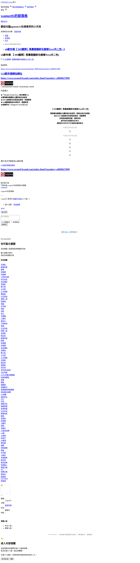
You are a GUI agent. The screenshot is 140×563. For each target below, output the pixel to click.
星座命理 (17, 31)
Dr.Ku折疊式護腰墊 (8, 375)
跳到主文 (4, 21)
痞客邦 (15, 199)
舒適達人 (4, 465)
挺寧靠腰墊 (5, 377)
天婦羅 (3, 316)
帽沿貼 (3, 336)
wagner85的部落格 (14, 16)
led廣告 (3, 435)
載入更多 (4, 212)
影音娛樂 (17, 204)
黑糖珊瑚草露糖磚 (7, 390)
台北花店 (4, 411)
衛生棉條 (4, 462)
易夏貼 (3, 284)
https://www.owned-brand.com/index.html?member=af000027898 (35, 78)
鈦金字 (3, 438)
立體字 (3, 423)
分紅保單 (4, 372)
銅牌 (2, 426)
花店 (2, 401)
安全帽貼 (4, 282)
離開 (11, 559)
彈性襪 (3, 443)
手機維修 (4, 458)
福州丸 (3, 321)
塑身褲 (3, 477)
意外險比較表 (6, 370)
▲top (3, 208)
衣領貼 (3, 265)
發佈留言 (4, 224)
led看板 (3, 440)
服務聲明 (89, 534)
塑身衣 (3, 474)
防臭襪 (3, 274)
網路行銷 (4, 467)
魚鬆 (2, 309)
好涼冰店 (4, 279)
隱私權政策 (81, 534)
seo (2, 469)
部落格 (7, 38)
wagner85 (4, 187)
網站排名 (4, 397)
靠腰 (2, 380)
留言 (20, 199)
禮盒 (2, 304)
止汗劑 (3, 289)
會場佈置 (4, 409)
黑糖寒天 (4, 387)
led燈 (2, 433)
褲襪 (2, 445)
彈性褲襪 (4, 448)
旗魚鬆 (3, 301)
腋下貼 (3, 287)
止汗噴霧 (4, 291)
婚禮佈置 (4, 406)
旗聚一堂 (4, 299)
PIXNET (54, 534)
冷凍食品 (4, 323)
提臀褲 (3, 481)
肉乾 (2, 311)
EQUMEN (4, 478)
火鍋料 (3, 318)
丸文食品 (4, 296)
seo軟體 (3, 394)
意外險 (3, 367)
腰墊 (2, 382)
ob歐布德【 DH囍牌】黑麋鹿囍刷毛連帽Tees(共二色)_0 (35, 49)
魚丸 (2, 314)
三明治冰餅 (5, 277)
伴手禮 (3, 306)
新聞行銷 (4, 472)
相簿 (6, 36)
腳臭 (2, 269)
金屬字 (3, 428)
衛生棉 (3, 460)
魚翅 (2, 326)
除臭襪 (3, 272)
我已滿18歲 (5, 559)
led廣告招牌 (5, 431)
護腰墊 (3, 385)
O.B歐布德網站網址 (11, 73)
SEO (2, 399)
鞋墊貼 (3, 294)
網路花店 (4, 404)
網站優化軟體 (6, 392)
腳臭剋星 (4, 267)
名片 (6, 40)
